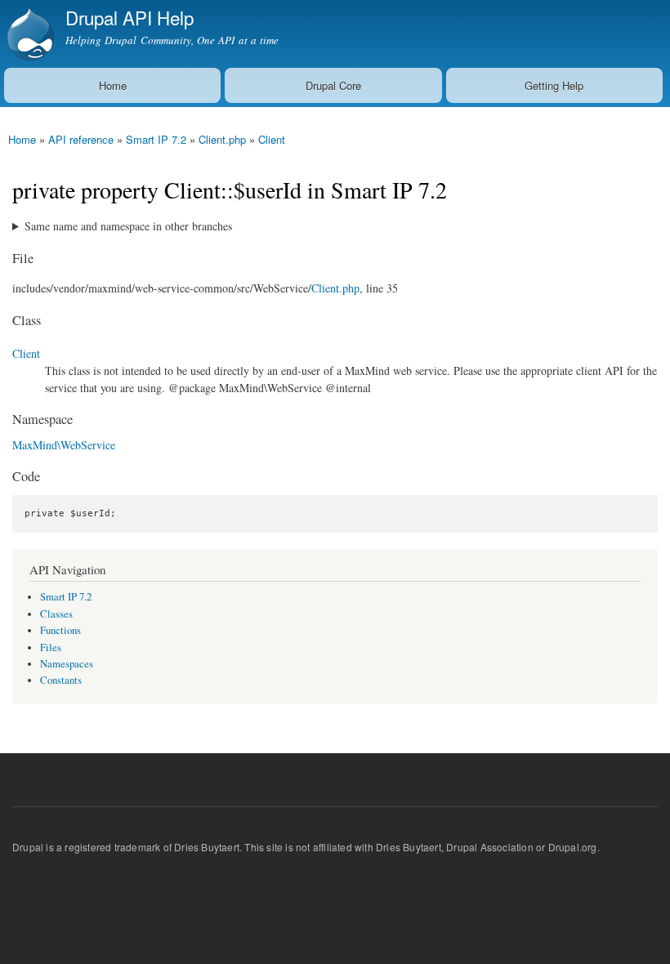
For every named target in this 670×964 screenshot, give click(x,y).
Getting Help (554, 85)
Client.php (222, 139)
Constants (61, 680)
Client (271, 139)
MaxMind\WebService (63, 445)
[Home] (28, 34)
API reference (81, 139)
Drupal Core (333, 85)
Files (50, 647)
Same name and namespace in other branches (128, 226)
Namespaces (66, 664)
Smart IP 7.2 (156, 139)
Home (113, 85)
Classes (56, 614)
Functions (60, 630)
